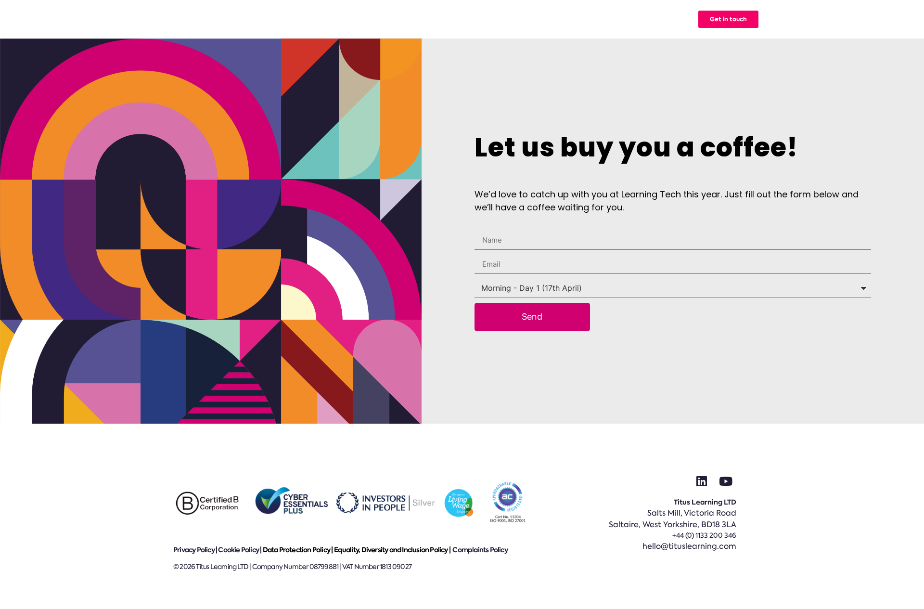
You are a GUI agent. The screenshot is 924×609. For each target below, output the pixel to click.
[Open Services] (400, 19)
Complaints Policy (479, 550)
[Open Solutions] (350, 19)
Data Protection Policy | (298, 550)
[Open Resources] (574, 19)
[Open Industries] (454, 19)
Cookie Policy (238, 550)
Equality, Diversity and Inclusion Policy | (393, 550)
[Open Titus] (613, 19)
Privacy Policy (194, 550)
